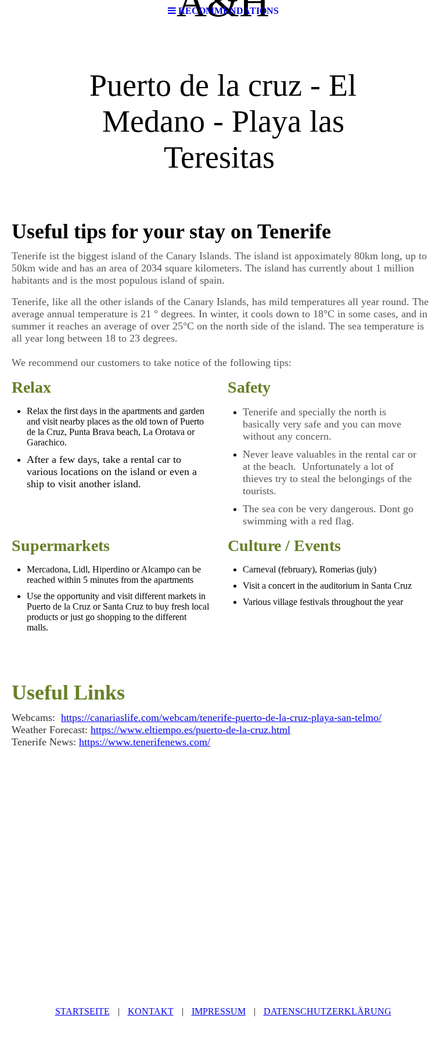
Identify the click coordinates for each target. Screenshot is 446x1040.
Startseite (82, 1011)
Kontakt (151, 1011)
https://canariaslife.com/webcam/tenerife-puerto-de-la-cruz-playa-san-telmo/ (221, 717)
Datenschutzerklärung (327, 1011)
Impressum (219, 1011)
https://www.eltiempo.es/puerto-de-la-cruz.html (190, 729)
